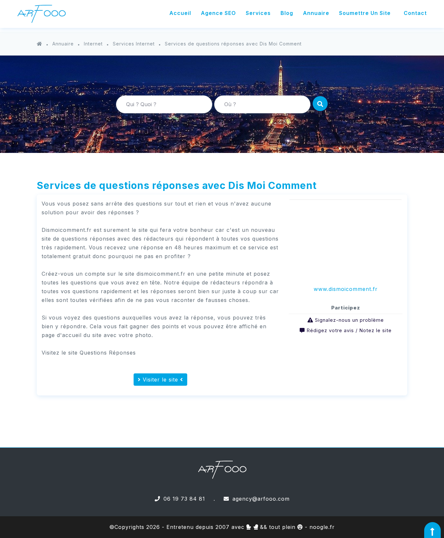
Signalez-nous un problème (349, 320)
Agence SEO (218, 13)
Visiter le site (160, 379)
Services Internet (134, 43)
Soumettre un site (365, 13)
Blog (287, 13)
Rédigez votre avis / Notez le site (349, 330)
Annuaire (316, 13)
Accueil (180, 13)
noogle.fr (322, 527)
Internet (93, 43)
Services (258, 13)
